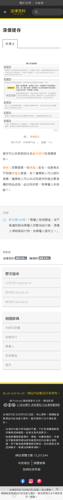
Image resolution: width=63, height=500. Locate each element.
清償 (32, 136)
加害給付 (11, 337)
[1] (7, 189)
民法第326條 (17, 219)
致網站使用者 (32, 469)
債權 (15, 173)
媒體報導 (39, 463)
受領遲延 (11, 355)
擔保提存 (38, 153)
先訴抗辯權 (12, 327)
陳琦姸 (39, 258)
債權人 (33, 167)
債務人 (7, 167)
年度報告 (24, 463)
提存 (37, 136)
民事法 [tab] (10, 43)
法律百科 (14, 258)
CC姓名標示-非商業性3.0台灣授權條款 (38, 404)
